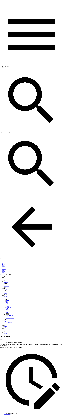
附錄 (3, 272)
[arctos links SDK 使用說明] (1, 274)
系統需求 (4, 264)
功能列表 (5, 299)
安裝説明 (4, 265)
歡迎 (3, 277)
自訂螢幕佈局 (6, 314)
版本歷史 (4, 271)
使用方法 (4, 295)
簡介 (3, 263)
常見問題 (4, 269)
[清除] (0, 258)
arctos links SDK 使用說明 (7, 274)
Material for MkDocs (7, 414)
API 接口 (3, 270)
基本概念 (4, 266)
